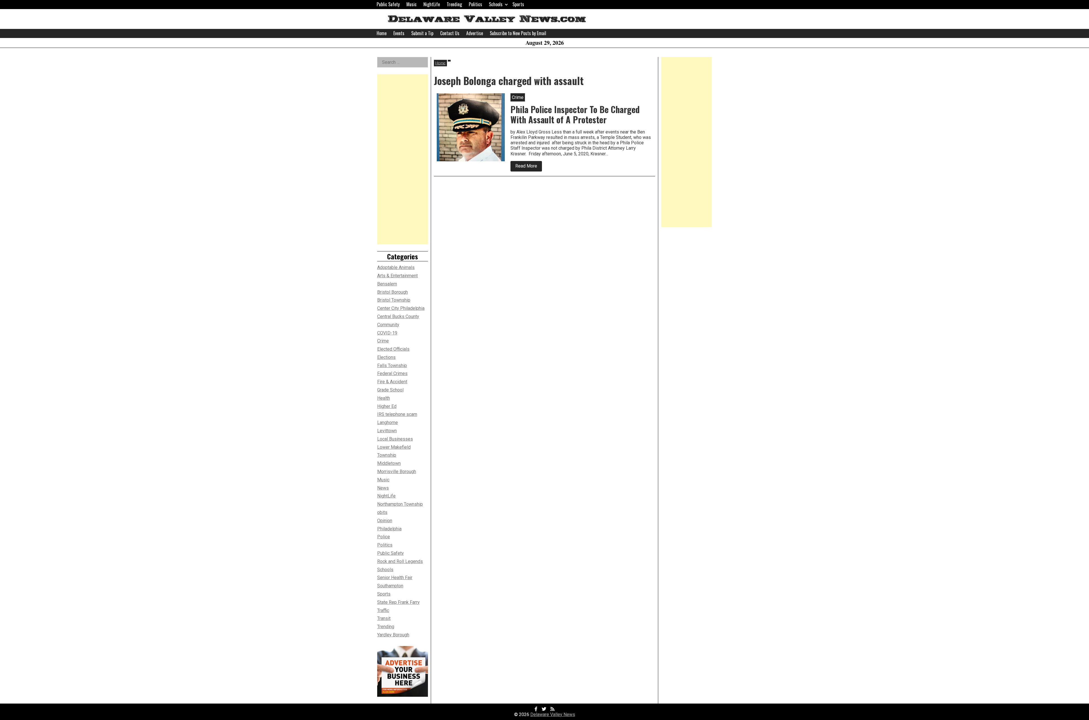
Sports (518, 4)
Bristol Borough (392, 292)
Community (388, 324)
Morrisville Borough (396, 471)
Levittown (387, 430)
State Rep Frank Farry (398, 602)
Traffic (383, 610)
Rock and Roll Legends (400, 561)
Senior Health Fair (394, 577)
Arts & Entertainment (397, 275)
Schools (496, 4)
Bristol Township (393, 300)
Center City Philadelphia (401, 308)
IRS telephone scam (397, 414)
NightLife (431, 4)
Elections (386, 357)
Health (383, 398)
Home (382, 33)
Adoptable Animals (396, 267)
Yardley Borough (393, 635)
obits (382, 512)
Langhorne (387, 422)
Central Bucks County (398, 316)
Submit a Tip (422, 33)
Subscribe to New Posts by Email (518, 33)
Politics (475, 4)
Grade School (390, 390)
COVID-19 (387, 333)
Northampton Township (400, 504)
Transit (384, 618)
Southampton (390, 585)
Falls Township (392, 365)
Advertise (474, 33)
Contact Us (449, 33)
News (383, 488)
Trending (454, 4)
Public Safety (388, 4)
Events (398, 33)
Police (383, 536)
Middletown (389, 463)
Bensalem (387, 284)
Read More (528, 167)
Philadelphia (389, 528)
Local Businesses (395, 439)
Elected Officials (393, 349)
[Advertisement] (402, 159)
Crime (383, 341)
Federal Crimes (392, 373)
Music (411, 4)
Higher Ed (386, 406)
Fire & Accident (392, 381)
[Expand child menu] (506, 4)
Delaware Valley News (552, 714)
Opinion (384, 520)
